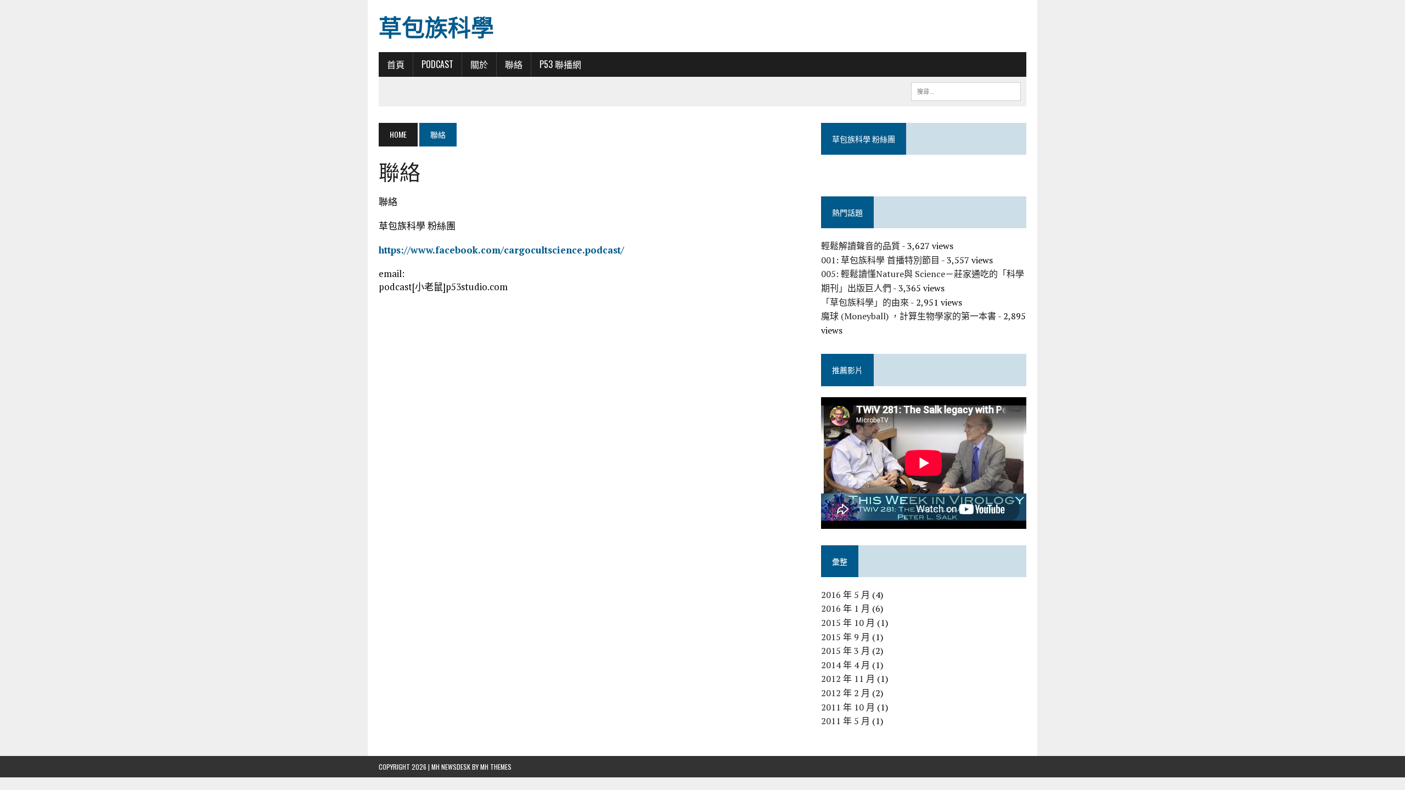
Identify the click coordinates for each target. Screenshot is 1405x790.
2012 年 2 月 (845, 693)
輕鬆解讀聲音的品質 (860, 246)
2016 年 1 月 (845, 608)
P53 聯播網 (560, 64)
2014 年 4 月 (845, 665)
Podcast (437, 64)
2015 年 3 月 (845, 651)
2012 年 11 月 (848, 679)
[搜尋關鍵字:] (966, 90)
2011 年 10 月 (848, 707)
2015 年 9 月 (845, 637)
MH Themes (496, 766)
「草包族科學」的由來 (865, 302)
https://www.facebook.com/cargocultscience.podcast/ (501, 250)
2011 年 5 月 (845, 721)
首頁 (395, 64)
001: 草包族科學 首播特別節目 (880, 260)
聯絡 (513, 64)
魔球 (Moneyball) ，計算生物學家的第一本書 (908, 316)
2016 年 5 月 (845, 595)
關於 (479, 64)
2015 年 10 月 (848, 623)
